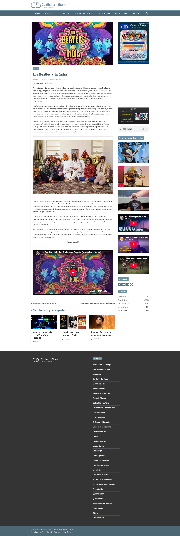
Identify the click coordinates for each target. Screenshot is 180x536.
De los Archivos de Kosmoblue (104, 408)
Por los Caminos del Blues (102, 480)
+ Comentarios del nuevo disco (44, 303)
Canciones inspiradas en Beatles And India (96, 303)
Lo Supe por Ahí (98, 456)
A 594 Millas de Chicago (102, 365)
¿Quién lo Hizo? (98, 499)
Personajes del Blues (101, 475)
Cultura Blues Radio (103, 13)
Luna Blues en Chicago (101, 465)
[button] (54, 13)
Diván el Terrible (99, 413)
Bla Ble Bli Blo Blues (100, 379)
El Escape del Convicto (101, 422)
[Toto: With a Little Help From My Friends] (44, 316)
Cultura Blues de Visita (101, 403)
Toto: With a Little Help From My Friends (42, 335)
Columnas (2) (64, 13)
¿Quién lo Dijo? (98, 494)
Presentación (98, 489)
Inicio (37, 13)
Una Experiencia (98, 518)
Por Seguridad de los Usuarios (104, 484)
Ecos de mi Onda (99, 417)
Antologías (97, 374)
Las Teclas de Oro (99, 441)
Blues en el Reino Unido (101, 393)
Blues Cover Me (99, 389)
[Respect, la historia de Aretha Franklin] (102, 316)
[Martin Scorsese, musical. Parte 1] (73, 316)
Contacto (135, 13)
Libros (125, 13)
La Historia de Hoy (99, 432)
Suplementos (98, 508)
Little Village (97, 451)
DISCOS (117, 13)
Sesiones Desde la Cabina (102, 503)
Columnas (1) (48, 13)
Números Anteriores (83, 13)
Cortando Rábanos (99, 398)
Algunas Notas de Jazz (101, 370)
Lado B (95, 436)
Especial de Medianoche (102, 427)
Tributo (95, 513)
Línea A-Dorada (98, 446)
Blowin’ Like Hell (99, 384)
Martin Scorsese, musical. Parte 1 (71, 333)
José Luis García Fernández (51, 79)
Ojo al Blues (97, 470)
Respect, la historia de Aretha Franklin (101, 333)
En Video (36, 68)
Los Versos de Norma (101, 460)
